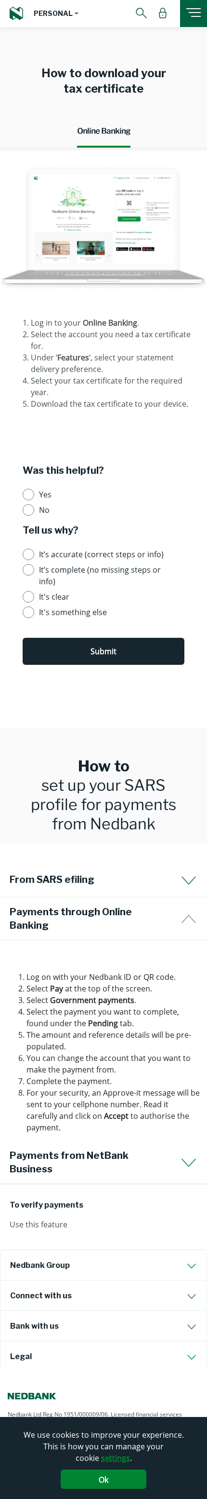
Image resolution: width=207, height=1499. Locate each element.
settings (115, 1458)
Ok (103, 1479)
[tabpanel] (103, 431)
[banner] (103, 785)
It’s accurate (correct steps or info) (101, 554)
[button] (56, 13)
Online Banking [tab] (103, 131)
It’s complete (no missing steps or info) (100, 575)
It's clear (54, 596)
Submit (103, 651)
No (44, 510)
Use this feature (38, 1224)
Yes (45, 494)
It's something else (73, 612)
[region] (103, 1046)
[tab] (103, 1265)
